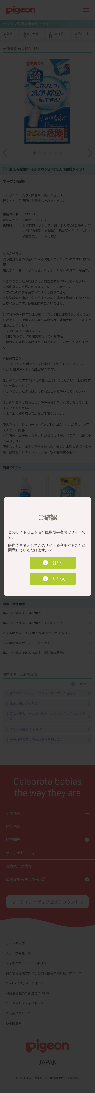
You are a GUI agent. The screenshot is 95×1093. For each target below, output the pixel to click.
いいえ (59, 578)
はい (57, 562)
